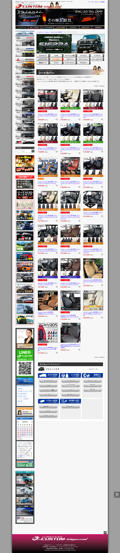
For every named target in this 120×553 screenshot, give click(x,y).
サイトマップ (21, 404)
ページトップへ (105, 532)
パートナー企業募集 (23, 398)
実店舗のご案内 (22, 396)
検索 (33, 151)
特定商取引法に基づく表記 (25, 391)
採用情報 (20, 401)
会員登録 (102, 1)
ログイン (96, 1)
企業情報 (20, 388)
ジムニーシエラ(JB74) (56, 32)
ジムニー (47, 32)
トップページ (40, 32)
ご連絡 (20, 455)
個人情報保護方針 (22, 393)
